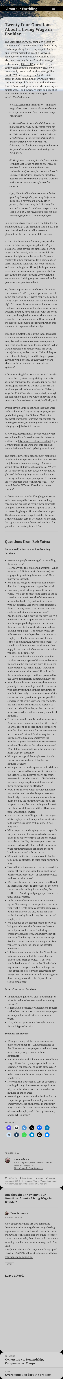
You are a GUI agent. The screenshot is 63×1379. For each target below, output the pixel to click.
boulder (51, 1178)
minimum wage (11, 1183)
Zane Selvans (27, 1178)
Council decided (48, 374)
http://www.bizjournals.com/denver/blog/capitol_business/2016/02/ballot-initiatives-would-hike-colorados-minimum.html (31, 1253)
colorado (8, 1181)
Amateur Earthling (21, 8)
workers (43, 1183)
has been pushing (14, 49)
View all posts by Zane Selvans (27, 1168)
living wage (51, 1181)
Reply (9, 1264)
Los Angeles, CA (31, 75)
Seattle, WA (11, 75)
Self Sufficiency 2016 (21, 41)
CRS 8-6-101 (27, 63)
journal (41, 1178)
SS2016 (35, 1183)
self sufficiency (25, 1183)
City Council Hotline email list (34, 441)
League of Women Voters (35, 1181)
